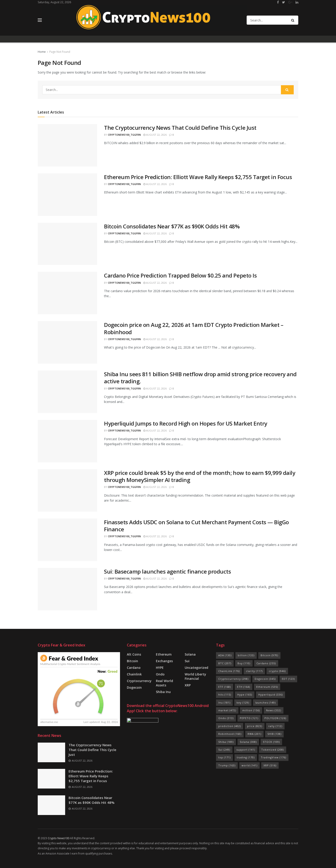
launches (265, 702)
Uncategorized (196, 667)
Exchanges (164, 661)
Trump (226, 765)
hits (224, 694)
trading (246, 757)
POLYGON (275, 718)
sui (187, 661)
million (251, 710)
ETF (224, 686)
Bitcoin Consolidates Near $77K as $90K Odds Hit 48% (172, 226)
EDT (288, 678)
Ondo (160, 674)
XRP (188, 685)
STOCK (271, 742)
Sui (224, 749)
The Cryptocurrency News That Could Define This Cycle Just (180, 127)
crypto (277, 671)
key (243, 702)
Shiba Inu (163, 692)
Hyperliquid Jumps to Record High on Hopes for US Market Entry (185, 423)
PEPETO (249, 718)
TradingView (273, 757)
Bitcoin (132, 661)
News (273, 710)
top (224, 757)
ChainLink (229, 671)
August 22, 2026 (156, 134)
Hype (244, 694)
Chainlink (134, 674)
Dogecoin (134, 687)
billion (246, 655)
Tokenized (272, 749)
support (245, 749)
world (249, 765)
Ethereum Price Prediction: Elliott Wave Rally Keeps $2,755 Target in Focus (198, 177)
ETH (243, 686)
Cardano (134, 667)
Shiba (226, 742)
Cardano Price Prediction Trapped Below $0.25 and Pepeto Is (180, 275)
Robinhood (229, 734)
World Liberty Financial (195, 676)
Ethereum (164, 654)
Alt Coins (134, 654)
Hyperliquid (270, 694)
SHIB (274, 734)
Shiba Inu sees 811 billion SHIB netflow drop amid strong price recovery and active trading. (200, 377)
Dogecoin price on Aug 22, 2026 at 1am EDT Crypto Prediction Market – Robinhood (193, 328)
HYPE (160, 667)
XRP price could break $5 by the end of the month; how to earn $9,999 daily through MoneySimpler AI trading (199, 476)
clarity (254, 671)
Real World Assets (164, 683)
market (227, 710)
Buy (243, 663)
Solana (190, 654)
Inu (224, 702)
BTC (224, 663)
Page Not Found (59, 52)
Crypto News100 (58, 838)
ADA (225, 655)
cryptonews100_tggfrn (124, 134)
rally (275, 726)
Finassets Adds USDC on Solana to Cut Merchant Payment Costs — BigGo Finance (196, 525)
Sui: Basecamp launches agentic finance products (167, 571)
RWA (254, 734)
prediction (229, 726)
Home (42, 52)
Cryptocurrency (139, 681)
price (254, 726)
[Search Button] (293, 20)
